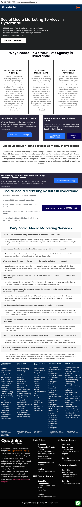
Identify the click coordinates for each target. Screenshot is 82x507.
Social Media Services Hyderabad (73, 432)
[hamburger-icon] (78, 7)
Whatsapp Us (74, 136)
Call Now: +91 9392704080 (55, 136)
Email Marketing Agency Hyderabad (57, 432)
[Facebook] (60, 1)
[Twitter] (65, 1)
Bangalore (5, 482)
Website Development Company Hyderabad (6, 433)
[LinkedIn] (69, 1)
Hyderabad (16, 479)
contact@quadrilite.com (27, 2)
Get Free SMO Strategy (19, 135)
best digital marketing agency (18, 451)
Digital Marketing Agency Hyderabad (24, 432)
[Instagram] (74, 1)
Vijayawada (25, 479)
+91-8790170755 (9, 2)
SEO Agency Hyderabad (38, 432)
